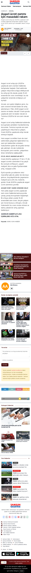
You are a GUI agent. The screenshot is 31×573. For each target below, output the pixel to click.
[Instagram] (12, 517)
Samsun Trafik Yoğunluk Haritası (12, 527)
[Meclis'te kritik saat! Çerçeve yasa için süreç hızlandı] (23, 301)
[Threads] (24, 517)
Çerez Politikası (19, 542)
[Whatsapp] (27, 517)
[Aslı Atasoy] (5, 286)
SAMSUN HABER (7, 214)
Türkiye (15, 462)
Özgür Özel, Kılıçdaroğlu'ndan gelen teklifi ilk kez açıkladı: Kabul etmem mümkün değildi (22, 324)
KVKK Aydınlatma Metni (20, 544)
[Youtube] (18, 517)
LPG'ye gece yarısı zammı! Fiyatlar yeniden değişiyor (21, 340)
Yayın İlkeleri (6, 546)
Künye (4, 549)
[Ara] (28, 2)
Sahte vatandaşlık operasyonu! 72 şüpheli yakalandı (8, 322)
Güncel (11, 11)
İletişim (10, 549)
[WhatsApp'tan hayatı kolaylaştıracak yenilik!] (8, 333)
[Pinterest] (9, 517)
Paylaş (5, 53)
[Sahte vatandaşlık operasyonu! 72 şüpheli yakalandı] (8, 316)
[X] (6, 517)
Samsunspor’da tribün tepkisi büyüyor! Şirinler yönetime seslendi (21, 490)
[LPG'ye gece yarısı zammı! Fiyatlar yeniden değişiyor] (23, 333)
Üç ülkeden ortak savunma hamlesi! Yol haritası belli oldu (20, 466)
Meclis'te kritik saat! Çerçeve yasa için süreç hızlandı (22, 308)
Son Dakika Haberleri (9, 532)
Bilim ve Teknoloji (7, 542)
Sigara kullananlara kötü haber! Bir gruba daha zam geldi (7, 308)
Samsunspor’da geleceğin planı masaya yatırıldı (20, 474)
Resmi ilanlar (17, 541)
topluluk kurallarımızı (16, 370)
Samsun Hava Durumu (9, 523)
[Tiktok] (21, 517)
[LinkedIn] (15, 517)
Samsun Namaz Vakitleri (9, 525)
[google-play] (23, 554)
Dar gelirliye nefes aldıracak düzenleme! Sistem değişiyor (21, 498)
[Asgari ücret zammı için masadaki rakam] (15, 42)
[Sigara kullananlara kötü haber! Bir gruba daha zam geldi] (8, 301)
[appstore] (8, 554)
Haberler (4, 11)
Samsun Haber (6, 6)
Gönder (4, 364)
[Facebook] (3, 517)
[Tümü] (29, 458)
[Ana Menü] (2, 2)
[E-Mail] (11, 288)
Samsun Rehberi (7, 541)
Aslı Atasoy (13, 285)
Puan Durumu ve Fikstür (9, 529)
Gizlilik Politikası (7, 544)
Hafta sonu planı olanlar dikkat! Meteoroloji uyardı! (21, 482)
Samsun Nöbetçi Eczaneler (10, 522)
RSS (4, 562)
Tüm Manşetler (7, 531)
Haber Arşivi (6, 534)
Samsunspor (17, 6)
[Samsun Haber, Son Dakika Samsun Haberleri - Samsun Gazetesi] (15, 2)
